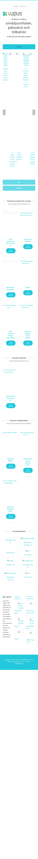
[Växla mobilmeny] (34, 13)
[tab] (19, 46)
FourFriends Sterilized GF (10, 398)
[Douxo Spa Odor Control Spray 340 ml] (5, 54)
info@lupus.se (17, 661)
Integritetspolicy (19, 663)
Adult (27, 287)
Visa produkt (10, 250)
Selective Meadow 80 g (10, 509)
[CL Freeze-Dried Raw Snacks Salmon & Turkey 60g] (26, 54)
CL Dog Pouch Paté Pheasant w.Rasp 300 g (13, 159)
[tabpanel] (19, 115)
